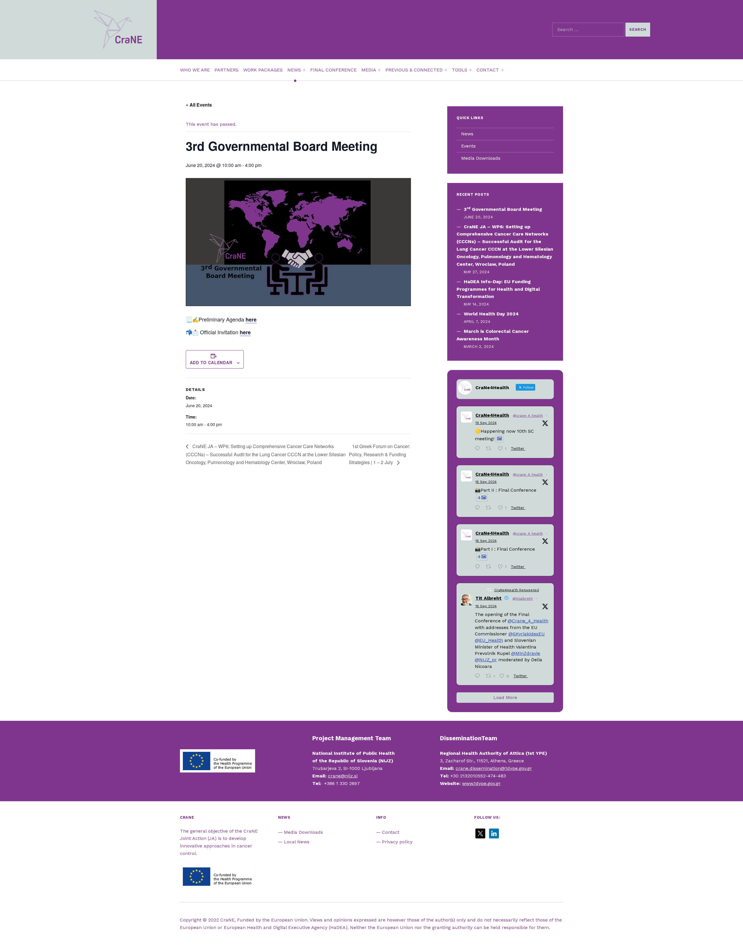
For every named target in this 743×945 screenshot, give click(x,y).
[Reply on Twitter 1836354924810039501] (478, 567)
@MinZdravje (525, 653)
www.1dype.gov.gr (481, 783)
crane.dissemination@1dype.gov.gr (494, 768)
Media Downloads (480, 158)
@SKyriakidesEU (526, 634)
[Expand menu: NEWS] (304, 70)
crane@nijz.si (343, 776)
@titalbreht (523, 599)
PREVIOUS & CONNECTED (414, 70)
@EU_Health (489, 640)
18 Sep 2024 (486, 482)
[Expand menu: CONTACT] (502, 70)
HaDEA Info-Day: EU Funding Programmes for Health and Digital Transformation (498, 289)
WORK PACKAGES (263, 70)
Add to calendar (211, 362)
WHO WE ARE (195, 70)
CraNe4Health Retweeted (516, 590)
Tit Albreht (488, 598)
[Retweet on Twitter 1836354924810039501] (490, 567)
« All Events (199, 104)
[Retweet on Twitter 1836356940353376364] (490, 508)
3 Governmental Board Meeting (503, 209)
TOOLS (459, 70)
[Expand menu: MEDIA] (379, 70)
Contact (390, 832)
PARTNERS (226, 70)
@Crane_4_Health (528, 621)
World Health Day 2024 (491, 314)
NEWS (294, 70)
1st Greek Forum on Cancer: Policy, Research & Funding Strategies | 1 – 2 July (379, 454)
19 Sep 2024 (486, 423)
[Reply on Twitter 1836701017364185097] (478, 449)
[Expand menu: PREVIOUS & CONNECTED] (445, 70)
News (467, 133)
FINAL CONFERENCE (333, 70)
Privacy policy (397, 842)
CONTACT (488, 70)
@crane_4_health (528, 416)
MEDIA (368, 70)
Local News (296, 842)
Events (468, 146)
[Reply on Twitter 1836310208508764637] (478, 676)
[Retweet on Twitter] (489, 590)
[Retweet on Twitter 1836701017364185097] (490, 449)
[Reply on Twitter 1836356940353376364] (478, 508)
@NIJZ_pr (486, 659)
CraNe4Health (492, 415)
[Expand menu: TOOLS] (470, 70)
